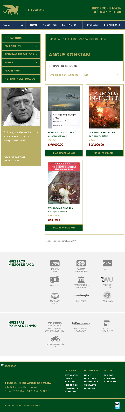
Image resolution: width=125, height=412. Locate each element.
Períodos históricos (19, 54)
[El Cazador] (24, 9)
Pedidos (108, 375)
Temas (9, 62)
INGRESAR (92, 25)
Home (34, 25)
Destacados (13, 38)
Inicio (52, 39)
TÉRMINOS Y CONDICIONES (111, 380)
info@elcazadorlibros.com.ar (21, 386)
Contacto (69, 25)
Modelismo (12, 70)
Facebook (90, 388)
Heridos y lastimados (20, 78)
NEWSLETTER (91, 381)
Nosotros (50, 25)
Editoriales (13, 46)
